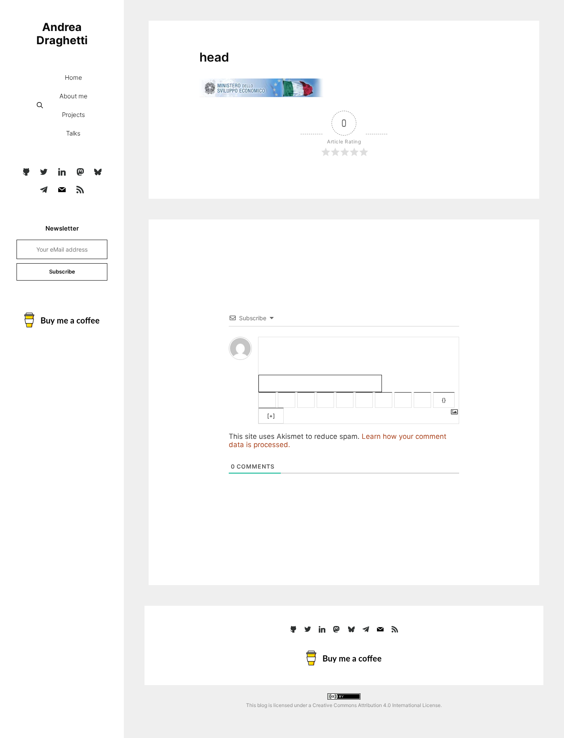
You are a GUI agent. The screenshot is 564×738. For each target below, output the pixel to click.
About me (73, 96)
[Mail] (62, 190)
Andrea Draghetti (62, 33)
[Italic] (286, 400)
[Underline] (306, 400)
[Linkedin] (62, 172)
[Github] (26, 172)
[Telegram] (44, 190)
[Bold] (267, 400)
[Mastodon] (80, 172)
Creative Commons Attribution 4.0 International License (377, 705)
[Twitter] (44, 172)
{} (444, 400)
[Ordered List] (344, 400)
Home (73, 77)
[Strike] (325, 400)
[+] (271, 415)
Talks (73, 133)
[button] (39, 105)
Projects (73, 115)
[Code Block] (403, 400)
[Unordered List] (364, 400)
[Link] (422, 400)
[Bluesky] (98, 172)
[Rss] (80, 190)
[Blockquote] (383, 400)
